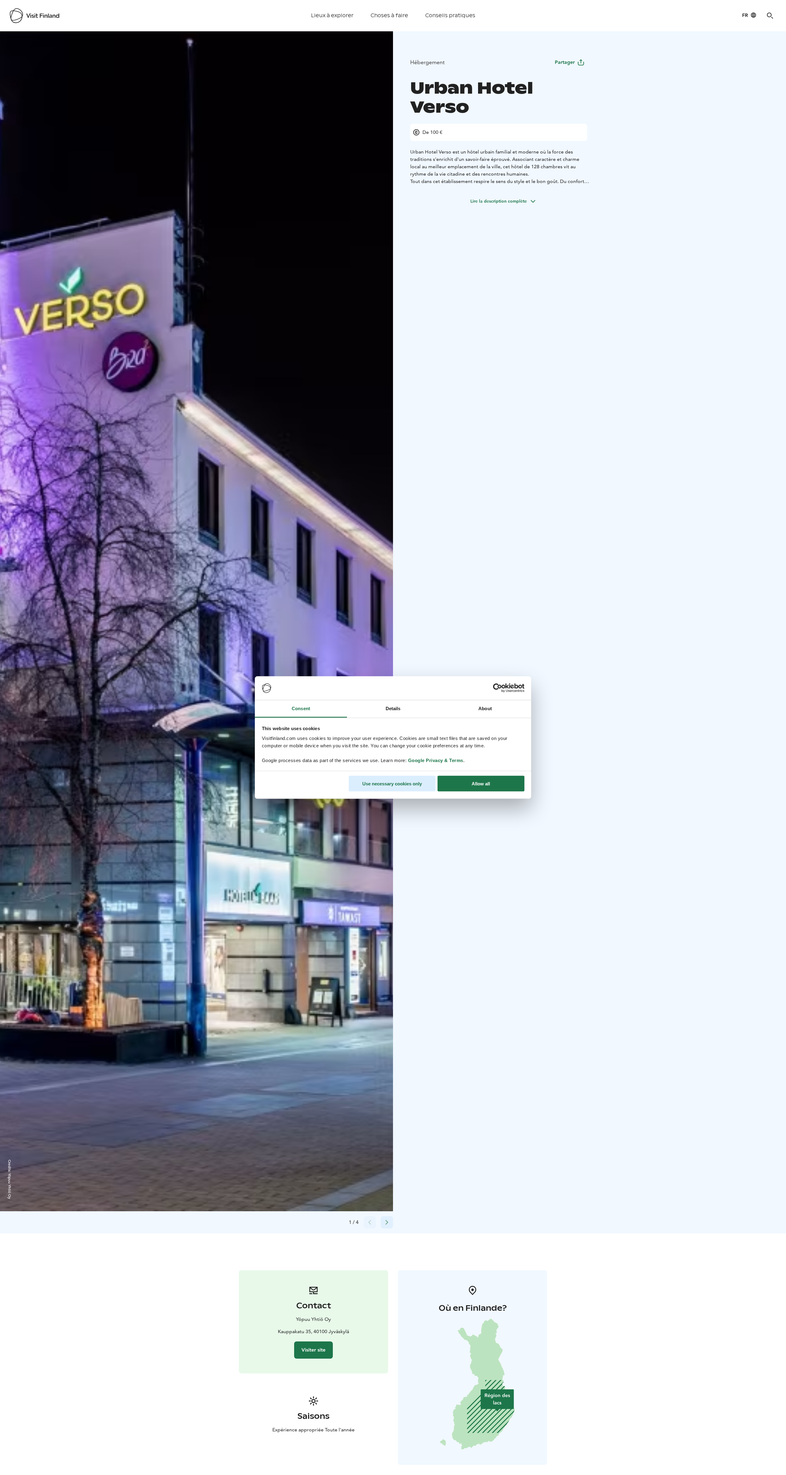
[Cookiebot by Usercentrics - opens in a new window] (497, 688)
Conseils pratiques (450, 15)
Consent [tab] (301, 708)
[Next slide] (387, 1222)
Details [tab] (393, 708)
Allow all (481, 783)
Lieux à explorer (332, 15)
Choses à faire (389, 15)
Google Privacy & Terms (435, 760)
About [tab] (485, 708)
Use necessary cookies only (392, 783)
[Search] (770, 16)
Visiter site (313, 1350)
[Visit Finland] (34, 15)
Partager (565, 62)
